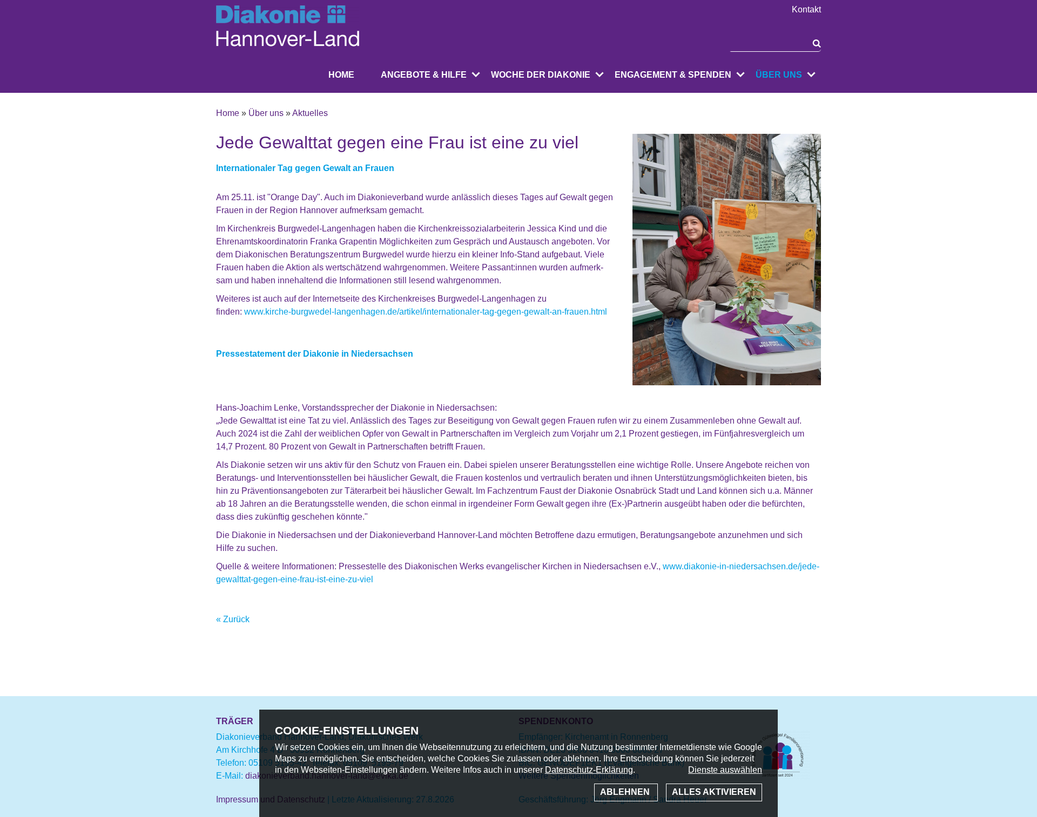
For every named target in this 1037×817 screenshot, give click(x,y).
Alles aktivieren (714, 791)
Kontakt (806, 9)
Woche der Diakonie (540, 74)
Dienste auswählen (725, 769)
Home (341, 74)
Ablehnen (626, 791)
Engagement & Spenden (673, 74)
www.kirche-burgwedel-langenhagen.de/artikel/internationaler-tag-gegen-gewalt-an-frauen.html (425, 311)
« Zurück (233, 619)
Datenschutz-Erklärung (589, 769)
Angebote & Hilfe (424, 74)
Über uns (779, 74)
